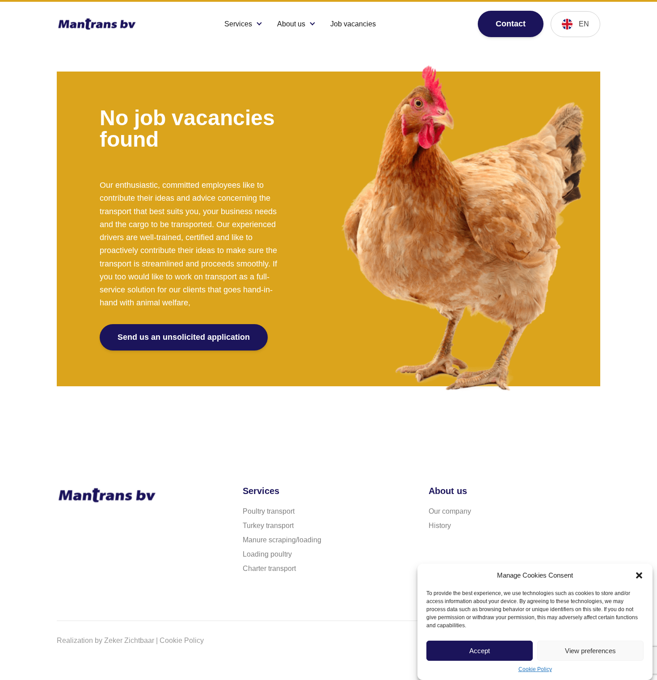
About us (291, 24)
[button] (639, 575)
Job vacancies (353, 24)
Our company (450, 511)
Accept (479, 651)
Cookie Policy (535, 669)
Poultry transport (269, 511)
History (440, 525)
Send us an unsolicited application (184, 337)
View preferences (590, 651)
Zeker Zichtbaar (129, 640)
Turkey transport (268, 525)
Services (238, 24)
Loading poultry (267, 554)
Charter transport (269, 568)
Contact (511, 23)
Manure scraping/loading (282, 540)
